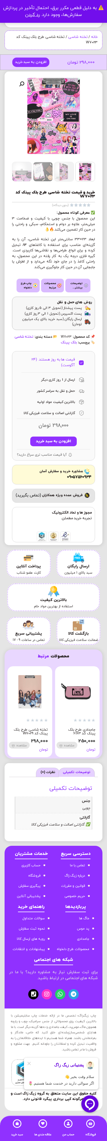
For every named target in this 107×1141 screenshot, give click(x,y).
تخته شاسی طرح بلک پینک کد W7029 (31, 731)
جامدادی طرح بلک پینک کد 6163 (81, 731)
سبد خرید (17, 1134)
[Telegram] (73, 994)
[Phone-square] (33, 994)
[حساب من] (68, 1123)
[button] (22, 84)
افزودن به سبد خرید (31, 62)
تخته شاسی (78, 37)
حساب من (68, 1134)
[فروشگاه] (90, 1123)
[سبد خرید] (17, 1123)
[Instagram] (47, 994)
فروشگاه (90, 1134)
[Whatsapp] (60, 994)
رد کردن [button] (32, 15)
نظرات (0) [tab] (48, 772)
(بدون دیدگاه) (60, 205)
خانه (94, 37)
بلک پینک (69, 342)
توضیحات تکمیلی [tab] (76, 772)
